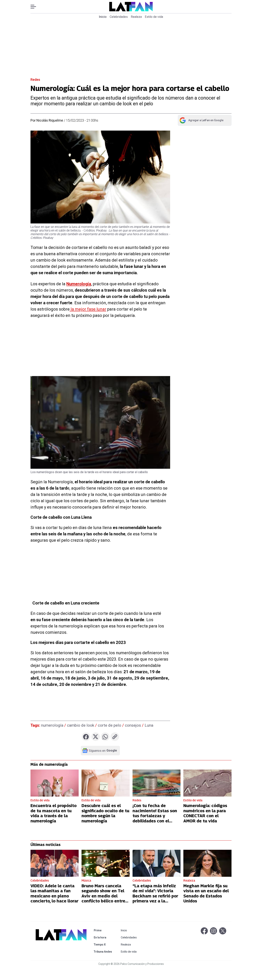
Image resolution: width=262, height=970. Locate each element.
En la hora (104, 937)
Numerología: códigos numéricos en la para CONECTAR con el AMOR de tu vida (205, 813)
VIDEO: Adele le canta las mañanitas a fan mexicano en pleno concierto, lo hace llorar (54, 893)
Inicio (103, 17)
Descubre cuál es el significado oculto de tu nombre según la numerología (105, 813)
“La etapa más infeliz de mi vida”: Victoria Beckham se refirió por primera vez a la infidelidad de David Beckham (155, 898)
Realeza (136, 17)
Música (86, 880)
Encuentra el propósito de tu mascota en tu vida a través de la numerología (53, 813)
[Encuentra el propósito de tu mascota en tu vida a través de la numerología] (54, 783)
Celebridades (119, 17)
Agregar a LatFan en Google (201, 121)
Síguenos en (103, 750)
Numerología (78, 283)
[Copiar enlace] (114, 736)
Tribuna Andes (104, 951)
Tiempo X (104, 944)
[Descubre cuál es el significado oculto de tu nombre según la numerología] (106, 783)
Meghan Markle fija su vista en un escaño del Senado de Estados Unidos (206, 893)
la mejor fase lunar (88, 309)
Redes (35, 80)
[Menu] (35, 6)
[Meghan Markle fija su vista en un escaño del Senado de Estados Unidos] (207, 863)
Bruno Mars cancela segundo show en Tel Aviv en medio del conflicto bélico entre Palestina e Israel (103, 896)
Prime (104, 930)
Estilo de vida (154, 17)
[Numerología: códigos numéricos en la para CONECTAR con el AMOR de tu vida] (207, 783)
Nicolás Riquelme (49, 120)
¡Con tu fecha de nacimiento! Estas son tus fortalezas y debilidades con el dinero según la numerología (155, 818)
